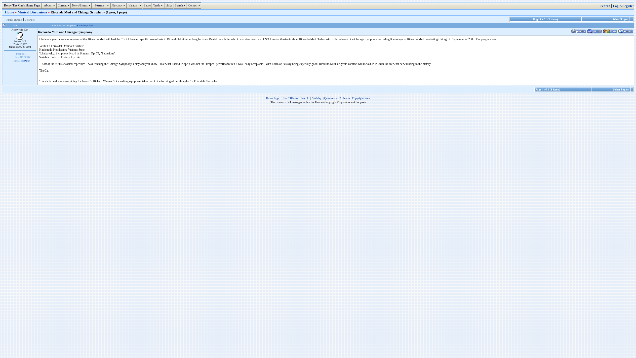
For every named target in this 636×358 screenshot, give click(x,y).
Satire (147, 5)
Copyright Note (361, 98)
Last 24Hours (290, 98)
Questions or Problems (337, 98)
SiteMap (316, 98)
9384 (27, 60)
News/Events (82, 5)
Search (181, 5)
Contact (194, 5)
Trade (158, 5)
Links (168, 5)
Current (64, 5)
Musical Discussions (33, 12)
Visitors (135, 5)
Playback (119, 5)
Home (10, 12)
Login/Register (623, 6)
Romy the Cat (19, 29)
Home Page (272, 98)
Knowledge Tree (85, 25)
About (49, 5)
